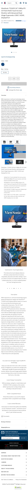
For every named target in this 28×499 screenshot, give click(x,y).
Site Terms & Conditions (7, 479)
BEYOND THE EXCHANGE (8, 474)
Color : (3, 61)
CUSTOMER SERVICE (6, 465)
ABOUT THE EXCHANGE (7, 468)
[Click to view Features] (11, 142)
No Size (5, 72)
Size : (2, 69)
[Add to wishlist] (2, 22)
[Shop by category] (2, 2)
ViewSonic (6, 22)
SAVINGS (3, 452)
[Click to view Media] (4, 142)
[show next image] (25, 152)
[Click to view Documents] (17, 142)
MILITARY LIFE (5, 471)
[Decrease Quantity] (10, 78)
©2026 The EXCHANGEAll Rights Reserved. (14, 484)
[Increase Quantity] (18, 78)
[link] (18, 21)
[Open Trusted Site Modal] (18, 487)
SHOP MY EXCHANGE (7, 459)
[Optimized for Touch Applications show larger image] (14, 252)
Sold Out (14, 83)
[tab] (7, 288)
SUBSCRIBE (23, 438)
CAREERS (3, 462)
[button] (26, 162)
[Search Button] (16, 3)
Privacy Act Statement (21, 479)
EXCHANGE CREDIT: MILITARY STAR (10, 456)
